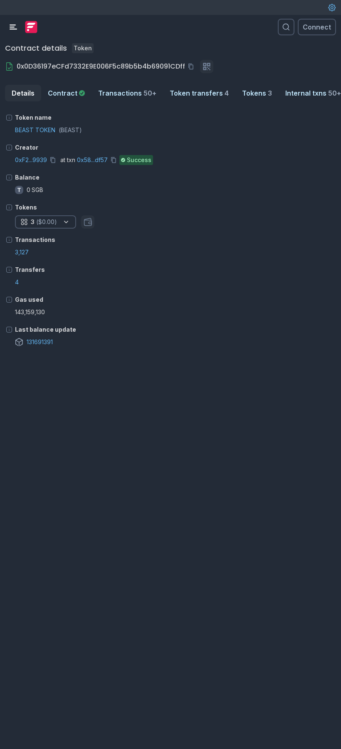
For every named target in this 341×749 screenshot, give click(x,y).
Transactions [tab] (127, 93)
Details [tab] (23, 93)
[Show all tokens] (87, 222)
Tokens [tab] (257, 93)
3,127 (22, 252)
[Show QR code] (206, 66)
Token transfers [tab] (199, 93)
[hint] (9, 117)
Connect (317, 27)
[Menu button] (13, 27)
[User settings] (332, 7)
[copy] (192, 66)
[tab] (66, 93)
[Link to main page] (31, 27)
